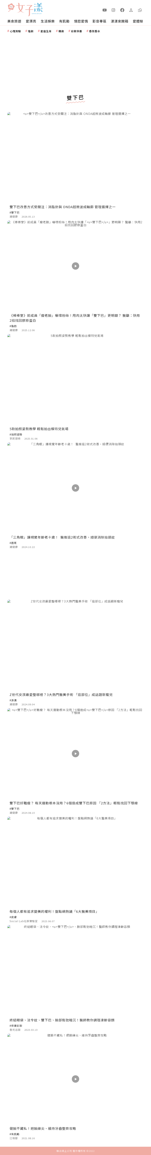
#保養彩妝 (16, 1025)
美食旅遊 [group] (14, 21)
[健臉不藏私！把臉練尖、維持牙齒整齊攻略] (75, 1079)
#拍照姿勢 (16, 434)
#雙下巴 (15, 212)
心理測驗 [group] (15, 31)
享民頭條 (15, 438)
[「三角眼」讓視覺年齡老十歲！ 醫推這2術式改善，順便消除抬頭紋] (75, 487)
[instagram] (113, 9)
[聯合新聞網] (11, 8)
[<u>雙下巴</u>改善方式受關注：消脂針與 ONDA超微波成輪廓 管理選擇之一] (75, 157)
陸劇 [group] (31, 31)
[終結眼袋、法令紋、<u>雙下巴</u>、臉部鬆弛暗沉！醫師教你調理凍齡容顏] (75, 970)
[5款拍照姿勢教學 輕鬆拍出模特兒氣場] (75, 379)
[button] (140, 9)
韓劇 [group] (61, 31)
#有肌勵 (15, 1134)
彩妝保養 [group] (76, 31)
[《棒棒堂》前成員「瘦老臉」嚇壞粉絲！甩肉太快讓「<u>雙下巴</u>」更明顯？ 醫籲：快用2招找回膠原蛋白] (75, 266)
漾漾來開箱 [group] (119, 21)
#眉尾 (13, 543)
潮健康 (14, 216)
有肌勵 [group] (64, 21)
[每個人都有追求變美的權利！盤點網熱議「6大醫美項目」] (75, 862)
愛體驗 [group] (138, 21)
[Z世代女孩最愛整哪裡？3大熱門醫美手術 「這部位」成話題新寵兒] (75, 645)
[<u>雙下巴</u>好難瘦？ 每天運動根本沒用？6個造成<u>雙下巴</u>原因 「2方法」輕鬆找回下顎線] (75, 753)
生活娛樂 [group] (48, 21)
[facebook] (122, 9)
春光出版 (15, 1029)
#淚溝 (13, 700)
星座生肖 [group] (46, 31)
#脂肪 (13, 326)
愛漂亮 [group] (31, 21)
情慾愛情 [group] (81, 21)
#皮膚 (13, 917)
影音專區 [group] (99, 21)
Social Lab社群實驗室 (24, 921)
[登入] (131, 9)
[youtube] (104, 9)
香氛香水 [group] (94, 31)
